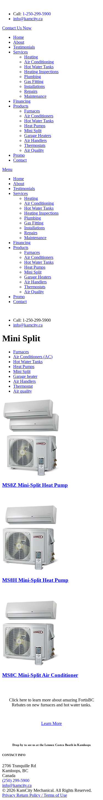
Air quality (22, 391)
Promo (19, 155)
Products (20, 106)
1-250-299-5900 (37, 13)
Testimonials (24, 47)
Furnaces (32, 111)
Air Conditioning (39, 62)
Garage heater (25, 376)
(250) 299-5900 (15, 780)
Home (18, 37)
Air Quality (34, 150)
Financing (21, 101)
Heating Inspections (41, 71)
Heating (31, 57)
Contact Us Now (17, 28)
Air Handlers (35, 140)
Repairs (30, 91)
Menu (7, 169)
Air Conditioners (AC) (32, 356)
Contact (20, 160)
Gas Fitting (33, 81)
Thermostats (34, 145)
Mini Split (32, 130)
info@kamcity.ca (28, 18)
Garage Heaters (37, 135)
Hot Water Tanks (39, 66)
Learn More (51, 723)
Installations (34, 86)
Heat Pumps (34, 125)
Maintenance (35, 96)
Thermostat (23, 386)
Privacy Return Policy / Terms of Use (34, 795)
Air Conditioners (38, 116)
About (18, 42)
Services (20, 52)
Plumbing (32, 76)
